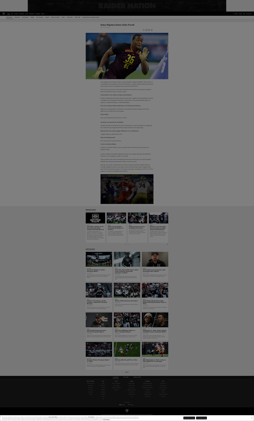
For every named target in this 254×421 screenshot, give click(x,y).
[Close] (251, 418)
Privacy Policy (91, 417)
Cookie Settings (106, 419)
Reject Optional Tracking (189, 417)
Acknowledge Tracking (201, 417)
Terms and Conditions (53, 417)
